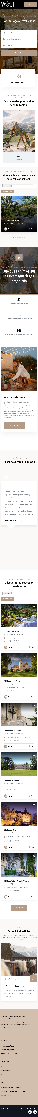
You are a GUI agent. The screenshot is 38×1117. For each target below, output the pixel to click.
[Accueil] (7, 4)
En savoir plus (15, 425)
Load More (19, 908)
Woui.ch (13, 1109)
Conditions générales (8, 1050)
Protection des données (9, 1053)
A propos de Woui (7, 1046)
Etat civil (10, 229)
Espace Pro (31, 4)
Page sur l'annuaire (8, 1067)
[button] (13, 237)
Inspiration (10, 979)
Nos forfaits (5, 1070)
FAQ (2, 1074)
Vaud (32, 229)
